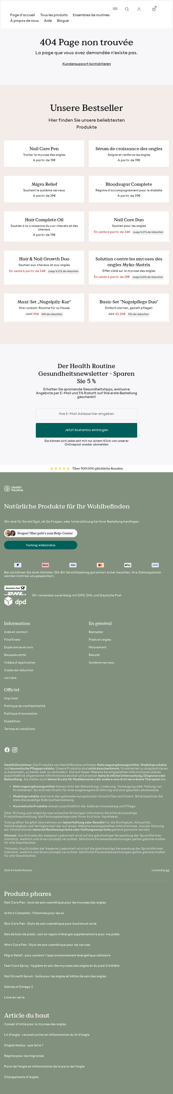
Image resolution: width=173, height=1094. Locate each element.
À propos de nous (24, 20)
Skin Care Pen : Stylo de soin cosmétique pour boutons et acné (50, 923)
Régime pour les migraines (24, 1056)
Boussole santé (15, 655)
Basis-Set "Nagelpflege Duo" (129, 302)
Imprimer (11, 698)
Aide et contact (16, 632)
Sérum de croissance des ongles (129, 149)
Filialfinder (12, 639)
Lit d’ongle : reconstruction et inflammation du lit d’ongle (46, 1035)
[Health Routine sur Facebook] (6, 751)
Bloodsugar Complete (129, 184)
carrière (10, 678)
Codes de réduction (18, 670)
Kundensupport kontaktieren (86, 64)
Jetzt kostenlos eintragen (86, 430)
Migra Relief (44, 184)
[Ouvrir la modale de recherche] (127, 9)
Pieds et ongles (100, 639)
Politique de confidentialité (24, 706)
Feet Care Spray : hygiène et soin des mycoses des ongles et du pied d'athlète (61, 965)
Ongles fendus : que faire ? (23, 1045)
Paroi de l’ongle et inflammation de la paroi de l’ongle (44, 1066)
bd (167, 870)
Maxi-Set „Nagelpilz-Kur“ (44, 302)
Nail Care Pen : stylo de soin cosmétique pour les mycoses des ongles (55, 902)
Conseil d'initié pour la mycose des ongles (35, 1024)
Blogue (63, 20)
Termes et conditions (19, 729)
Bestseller (96, 632)
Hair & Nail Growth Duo (44, 259)
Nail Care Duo (129, 220)
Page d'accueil (22, 15)
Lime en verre (14, 997)
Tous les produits (54, 15)
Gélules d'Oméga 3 (18, 987)
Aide (48, 20)
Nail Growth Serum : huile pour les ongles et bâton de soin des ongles (55, 976)
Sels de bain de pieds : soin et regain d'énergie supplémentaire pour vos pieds (61, 934)
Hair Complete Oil (44, 220)
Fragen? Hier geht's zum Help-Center (45, 533)
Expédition (12, 721)
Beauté (94, 655)
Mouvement (98, 647)
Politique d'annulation (20, 713)
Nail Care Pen (44, 149)
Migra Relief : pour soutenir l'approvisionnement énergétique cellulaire (57, 955)
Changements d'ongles (21, 1077)
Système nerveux (101, 662)
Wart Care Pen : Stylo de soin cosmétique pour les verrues (47, 945)
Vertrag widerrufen (40, 545)
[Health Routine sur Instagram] (14, 751)
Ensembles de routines (91, 15)
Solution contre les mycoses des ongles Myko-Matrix (129, 262)
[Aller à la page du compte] (139, 9)
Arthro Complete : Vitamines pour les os (34, 913)
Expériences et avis (18, 647)
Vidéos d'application (19, 662)
